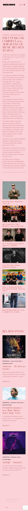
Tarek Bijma (6, 459)
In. (6, 507)
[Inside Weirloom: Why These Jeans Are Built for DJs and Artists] (13, 300)
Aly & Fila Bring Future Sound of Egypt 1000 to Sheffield (12, 244)
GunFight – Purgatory (12, 462)
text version (11, 145)
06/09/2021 (5, 402)
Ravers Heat (20, 35)
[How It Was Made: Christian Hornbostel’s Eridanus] (13, 255)
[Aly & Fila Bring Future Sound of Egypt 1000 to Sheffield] (13, 234)
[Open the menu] (22, 4)
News (12, 361)
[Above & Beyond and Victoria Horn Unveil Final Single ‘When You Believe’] (13, 277)
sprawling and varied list (17, 64)
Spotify (16, 141)
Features (13, 35)
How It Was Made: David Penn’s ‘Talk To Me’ (12, 202)
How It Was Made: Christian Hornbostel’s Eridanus (11, 266)
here (10, 156)
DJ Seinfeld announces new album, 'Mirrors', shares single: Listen (12, 410)
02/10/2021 (5, 35)
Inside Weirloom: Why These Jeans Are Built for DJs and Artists (13, 311)
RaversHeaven (14, 499)
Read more (5, 381)
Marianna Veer (7, 363)
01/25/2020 (6, 457)
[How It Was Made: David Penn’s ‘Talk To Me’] (13, 190)
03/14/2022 (5, 361)
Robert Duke (6, 405)
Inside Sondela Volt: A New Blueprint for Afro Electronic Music (13, 225)
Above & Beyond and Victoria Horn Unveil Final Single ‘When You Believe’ (13, 289)
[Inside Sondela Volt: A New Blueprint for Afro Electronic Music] (13, 214)
